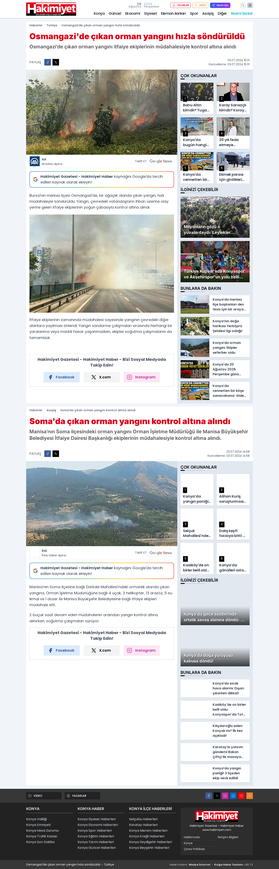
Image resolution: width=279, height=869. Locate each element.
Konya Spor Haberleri (95, 830)
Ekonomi (132, 13)
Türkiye (52, 25)
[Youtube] (241, 795)
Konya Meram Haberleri (148, 830)
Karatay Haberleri (143, 824)
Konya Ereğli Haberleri (146, 836)
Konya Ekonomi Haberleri (98, 824)
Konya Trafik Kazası (41, 836)
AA (52, 161)
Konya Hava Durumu (42, 830)
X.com (105, 377)
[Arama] (243, 5)
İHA (54, 552)
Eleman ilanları (173, 13)
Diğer (222, 13)
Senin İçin (223, 5)
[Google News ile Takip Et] (160, 161)
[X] (217, 795)
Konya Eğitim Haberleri (96, 836)
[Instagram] (225, 795)
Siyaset (150, 13)
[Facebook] (208, 795)
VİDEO (202, 5)
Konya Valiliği (36, 819)
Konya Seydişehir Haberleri (150, 842)
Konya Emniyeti (38, 824)
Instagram (145, 377)
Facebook (65, 377)
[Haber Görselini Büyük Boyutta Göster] (101, 112)
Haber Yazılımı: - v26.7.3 (211, 864)
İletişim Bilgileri (228, 837)
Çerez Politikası (194, 849)
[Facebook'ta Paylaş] (47, 62)
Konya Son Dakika (40, 842)
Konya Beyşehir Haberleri (149, 847)
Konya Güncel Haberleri (97, 847)
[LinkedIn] (233, 795)
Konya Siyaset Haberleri (97, 819)
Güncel (115, 13)
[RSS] (249, 795)
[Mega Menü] (250, 5)
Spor (194, 13)
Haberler (35, 25)
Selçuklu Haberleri (143, 819)
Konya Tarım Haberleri (96, 842)
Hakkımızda (192, 837)
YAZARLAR (183, 5)
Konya (99, 13)
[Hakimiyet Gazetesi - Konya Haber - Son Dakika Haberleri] (216, 816)
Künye (188, 843)
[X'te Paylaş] (55, 62)
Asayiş (208, 13)
